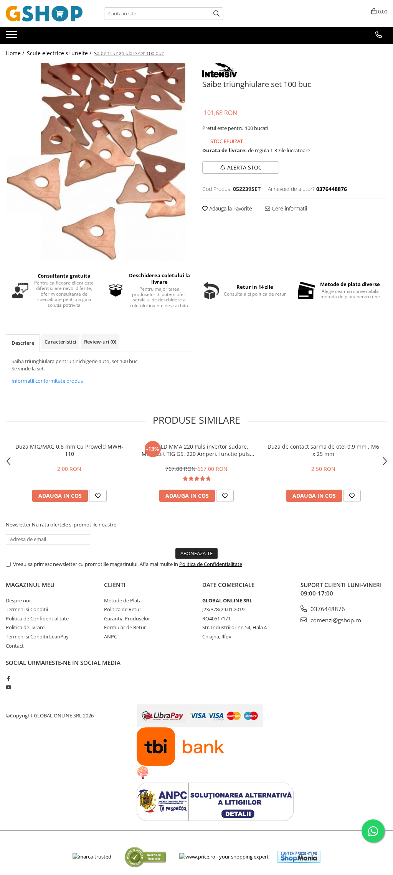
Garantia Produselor (127, 618)
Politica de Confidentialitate (210, 564)
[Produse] (12, 37)
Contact (15, 645)
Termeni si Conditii (27, 609)
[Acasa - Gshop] (44, 13)
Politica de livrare (25, 627)
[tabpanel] (98, 162)
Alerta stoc (244, 167)
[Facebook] (8, 678)
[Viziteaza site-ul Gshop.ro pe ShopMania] (298, 857)
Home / (16, 53)
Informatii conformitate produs (47, 380)
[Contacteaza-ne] (378, 35)
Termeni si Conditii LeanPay (37, 636)
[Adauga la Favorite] (98, 496)
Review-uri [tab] (100, 341)
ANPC (110, 636)
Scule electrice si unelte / (60, 53)
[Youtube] (8, 687)
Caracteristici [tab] (60, 341)
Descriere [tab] (23, 342)
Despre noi (18, 600)
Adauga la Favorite (230, 208)
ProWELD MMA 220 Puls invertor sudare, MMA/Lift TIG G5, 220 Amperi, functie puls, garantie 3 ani (196, 450)
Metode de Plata (123, 600)
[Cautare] (216, 13)
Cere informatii (288, 208)
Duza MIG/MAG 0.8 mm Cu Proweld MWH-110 (69, 450)
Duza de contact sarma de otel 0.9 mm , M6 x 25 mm (323, 450)
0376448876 (327, 609)
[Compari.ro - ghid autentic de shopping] (145, 856)
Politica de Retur (122, 609)
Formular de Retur (125, 627)
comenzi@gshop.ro (335, 620)
